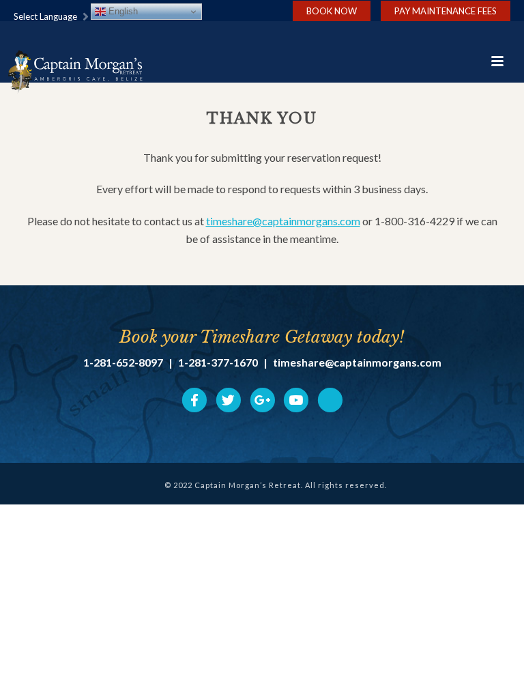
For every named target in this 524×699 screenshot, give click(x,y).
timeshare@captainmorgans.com (283, 220)
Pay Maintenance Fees (445, 10)
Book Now (331, 10)
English (122, 11)
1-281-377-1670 (218, 362)
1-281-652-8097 (123, 362)
